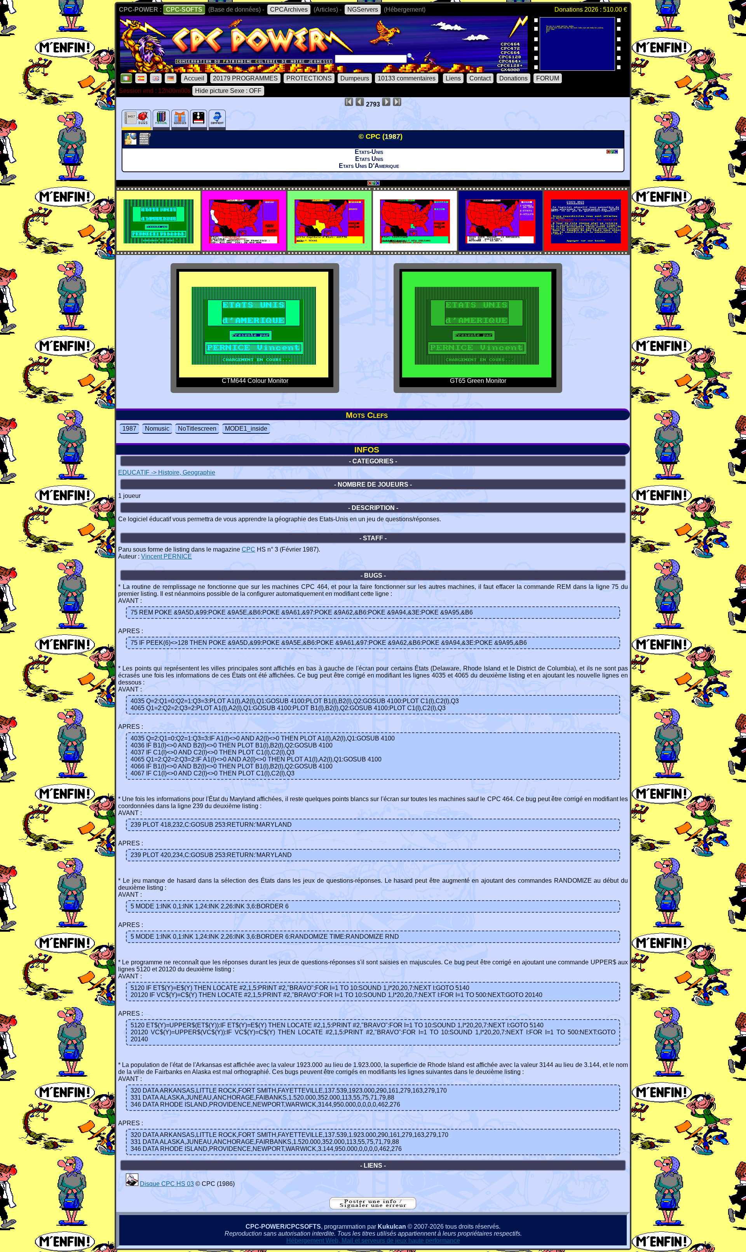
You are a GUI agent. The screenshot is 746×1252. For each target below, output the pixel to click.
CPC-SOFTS (184, 9)
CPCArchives (289, 9)
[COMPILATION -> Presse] (132, 1183)
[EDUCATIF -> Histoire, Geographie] (131, 143)
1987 (129, 428)
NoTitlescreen (197, 428)
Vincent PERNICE (166, 556)
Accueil (194, 78)
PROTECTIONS (309, 78)
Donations (513, 78)
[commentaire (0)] (217, 120)
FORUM (547, 78)
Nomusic (157, 428)
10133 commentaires (407, 78)
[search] (411, 57)
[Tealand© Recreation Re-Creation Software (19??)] (577, 68)
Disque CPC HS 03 (167, 1183)
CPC (248, 549)
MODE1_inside (246, 428)
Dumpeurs (354, 78)
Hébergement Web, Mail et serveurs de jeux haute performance (373, 1240)
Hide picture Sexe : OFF (228, 90)
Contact (480, 78)
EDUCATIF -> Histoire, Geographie (166, 472)
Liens (453, 78)
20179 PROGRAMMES (245, 78)
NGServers (362, 9)
